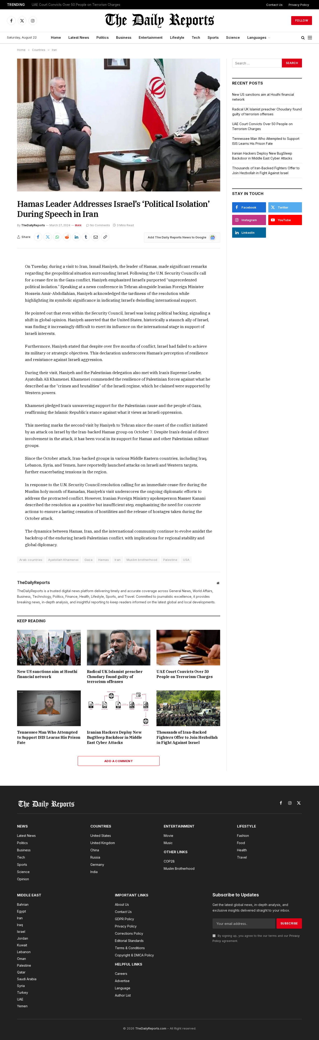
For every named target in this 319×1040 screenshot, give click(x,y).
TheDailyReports (33, 225)
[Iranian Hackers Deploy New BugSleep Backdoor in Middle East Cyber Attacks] (119, 708)
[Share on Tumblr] (86, 237)
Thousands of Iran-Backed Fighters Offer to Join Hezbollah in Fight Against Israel (186, 737)
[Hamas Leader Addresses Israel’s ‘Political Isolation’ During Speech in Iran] (118, 125)
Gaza (89, 560)
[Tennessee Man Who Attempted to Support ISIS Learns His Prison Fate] (49, 708)
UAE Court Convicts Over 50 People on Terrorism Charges (76, 5)
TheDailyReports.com (150, 1028)
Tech (196, 37)
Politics (102, 37)
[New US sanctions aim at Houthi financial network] (49, 647)
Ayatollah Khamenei (63, 560)
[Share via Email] (95, 237)
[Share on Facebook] (38, 237)
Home (56, 37)
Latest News (78, 37)
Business (123, 37)
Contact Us (274, 5)
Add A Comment (118, 761)
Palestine (170, 560)
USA (186, 560)
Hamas (103, 560)
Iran (78, 225)
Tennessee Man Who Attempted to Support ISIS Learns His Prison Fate (48, 737)
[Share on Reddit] (67, 237)
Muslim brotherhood (142, 560)
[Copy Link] (105, 237)
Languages (256, 37)
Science (233, 37)
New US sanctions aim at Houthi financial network (47, 674)
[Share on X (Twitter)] (47, 237)
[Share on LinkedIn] (76, 237)
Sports (213, 37)
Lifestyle (177, 37)
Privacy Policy (299, 5)
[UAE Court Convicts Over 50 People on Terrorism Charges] (188, 647)
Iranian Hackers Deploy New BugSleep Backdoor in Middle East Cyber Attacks (114, 737)
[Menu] (310, 37)
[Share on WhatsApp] (57, 237)
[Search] (303, 37)
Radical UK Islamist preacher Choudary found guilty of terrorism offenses (115, 676)
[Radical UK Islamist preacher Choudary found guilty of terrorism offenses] (119, 647)
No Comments (100, 225)
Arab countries (30, 560)
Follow (301, 20)
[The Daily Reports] (159, 20)
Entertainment (151, 37)
